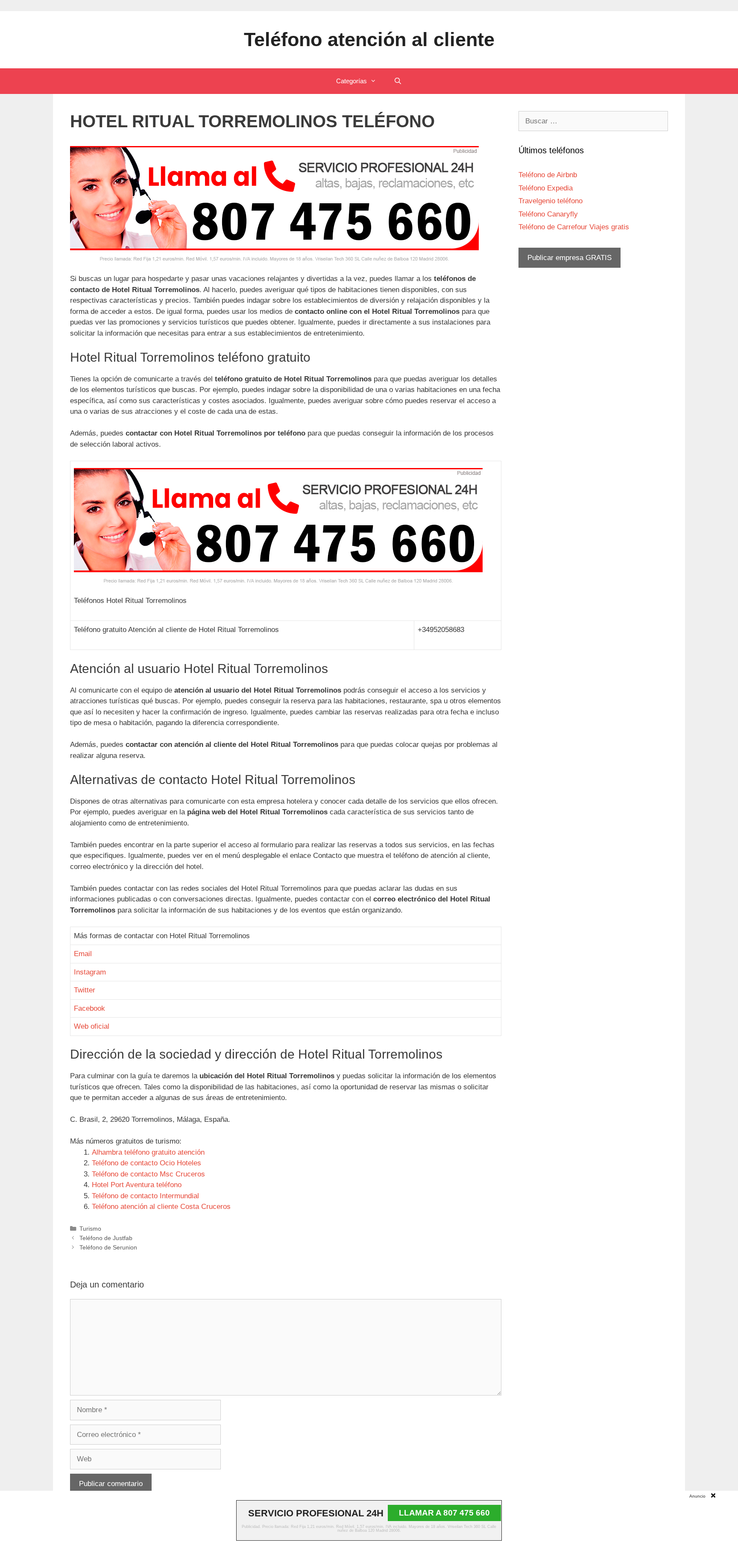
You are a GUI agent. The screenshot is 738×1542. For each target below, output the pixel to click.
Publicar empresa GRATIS (569, 258)
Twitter (84, 990)
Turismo (90, 1228)
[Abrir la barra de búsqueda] (397, 81)
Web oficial (91, 1026)
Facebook (89, 1008)
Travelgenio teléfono (550, 201)
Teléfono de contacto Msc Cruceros (148, 1174)
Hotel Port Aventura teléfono (137, 1185)
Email (83, 954)
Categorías (351, 81)
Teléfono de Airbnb (547, 175)
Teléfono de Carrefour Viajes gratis (573, 227)
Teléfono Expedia (545, 188)
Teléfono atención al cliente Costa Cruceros (161, 1207)
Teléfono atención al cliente (369, 39)
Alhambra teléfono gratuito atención (148, 1152)
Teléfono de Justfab (105, 1238)
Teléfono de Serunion (108, 1247)
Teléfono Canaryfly (548, 214)
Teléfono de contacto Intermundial (145, 1196)
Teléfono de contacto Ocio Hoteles (146, 1163)
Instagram (90, 972)
